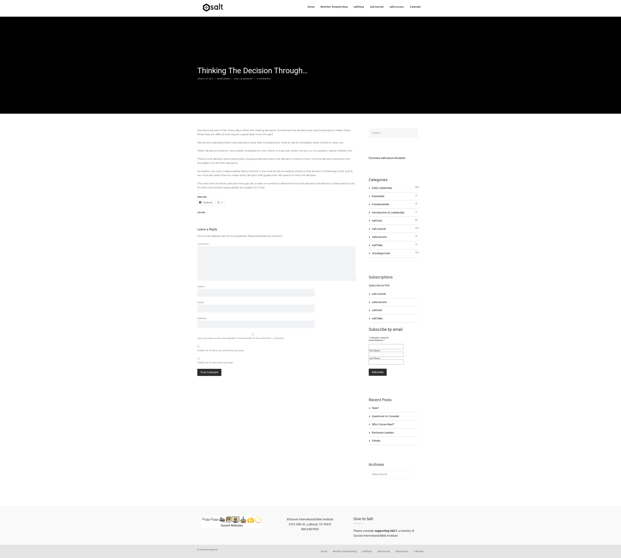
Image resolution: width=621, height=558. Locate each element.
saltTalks (377, 245)
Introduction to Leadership (388, 212)
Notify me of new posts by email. (215, 362)
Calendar (415, 6)
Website (201, 318)
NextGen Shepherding (334, 6)
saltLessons (396, 6)
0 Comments (263, 78)
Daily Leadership (243, 78)
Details (376, 440)
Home (311, 6)
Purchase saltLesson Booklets (387, 158)
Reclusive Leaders (383, 432)
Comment (203, 244)
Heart (375, 408)
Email (201, 302)
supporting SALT (386, 530)
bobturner (223, 78)
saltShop (358, 6)
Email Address (377, 340)
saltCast (377, 220)
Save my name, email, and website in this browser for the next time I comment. (240, 338)
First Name (374, 350)
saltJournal (377, 6)
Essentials (378, 196)
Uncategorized (381, 253)
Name (201, 286)
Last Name (374, 358)
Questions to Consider (385, 416)
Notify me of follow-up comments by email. (220, 350)
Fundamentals (380, 204)
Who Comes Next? (383, 424)
